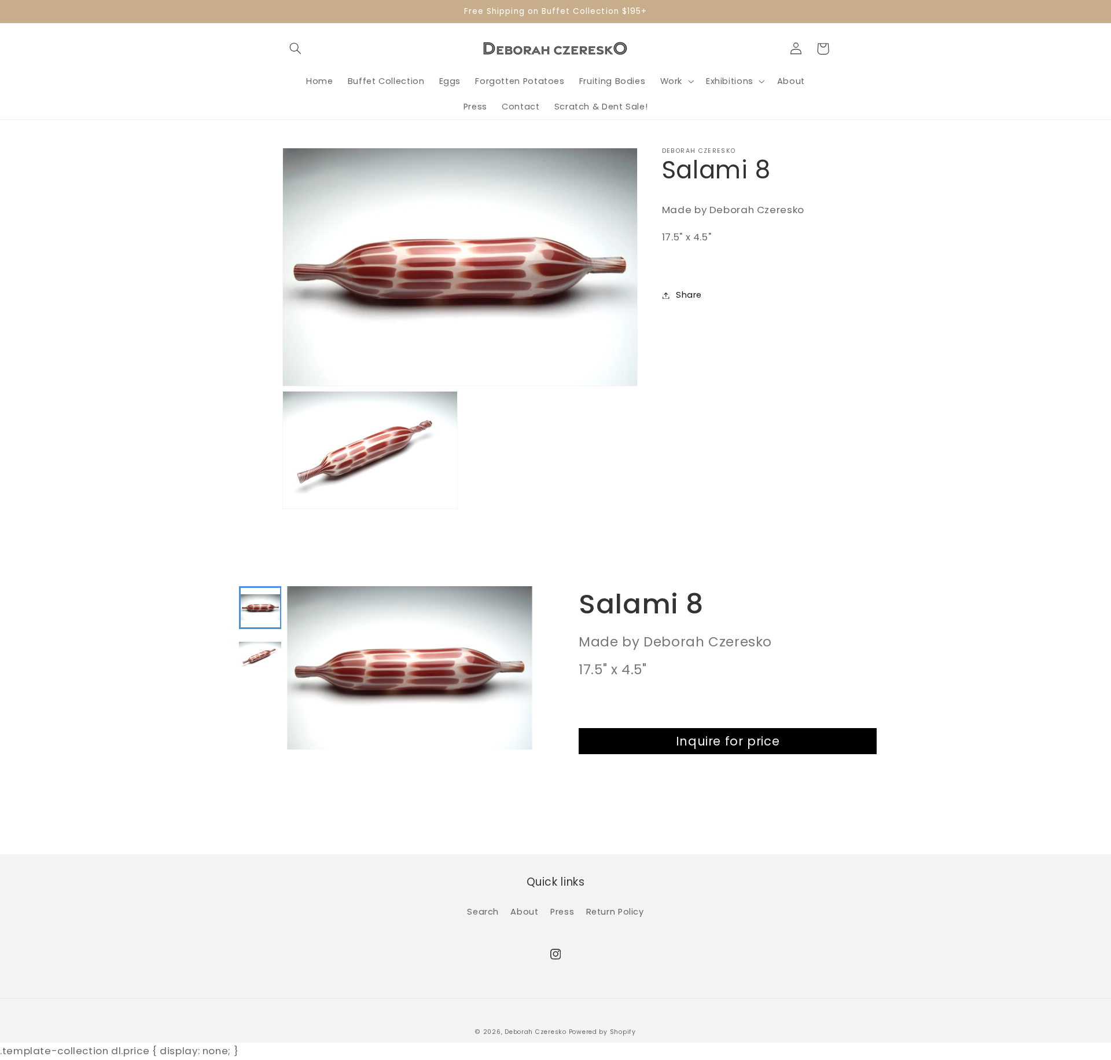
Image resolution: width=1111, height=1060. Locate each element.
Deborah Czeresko (535, 1032)
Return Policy (615, 912)
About (524, 912)
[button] (295, 48)
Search (483, 912)
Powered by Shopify (602, 1032)
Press (562, 912)
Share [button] (689, 295)
